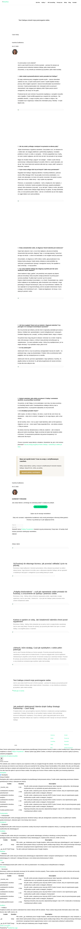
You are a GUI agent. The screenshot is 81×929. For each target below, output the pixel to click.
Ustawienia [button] (3, 756)
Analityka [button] (2, 831)
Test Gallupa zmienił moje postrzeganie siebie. (32, 680)
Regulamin (66, 744)
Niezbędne (5, 775)
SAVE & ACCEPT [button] (5, 925)
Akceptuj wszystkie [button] (12, 756)
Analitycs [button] (2, 905)
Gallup (43, 2)
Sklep (65, 2)
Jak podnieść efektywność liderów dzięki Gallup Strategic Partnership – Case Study (36, 707)
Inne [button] (1, 860)
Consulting (53, 741)
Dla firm (38, 2)
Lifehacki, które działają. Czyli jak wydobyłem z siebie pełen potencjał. (37, 649)
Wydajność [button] (3, 822)
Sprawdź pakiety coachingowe (31, 472)
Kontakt (74, 2)
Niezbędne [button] (3, 772)
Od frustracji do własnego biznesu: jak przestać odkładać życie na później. (40, 564)
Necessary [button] (3, 867)
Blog (69, 2)
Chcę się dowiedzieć (40, 506)
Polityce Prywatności (18, 751)
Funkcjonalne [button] (4, 813)
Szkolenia (53, 735)
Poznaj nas (59, 2)
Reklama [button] (2, 851)
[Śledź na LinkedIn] (20, 745)
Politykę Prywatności (27, 529)
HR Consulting (51, 2)
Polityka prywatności (68, 747)
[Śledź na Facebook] (22, 745)
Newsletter (66, 741)
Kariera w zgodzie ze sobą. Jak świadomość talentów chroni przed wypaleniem (40, 621)
